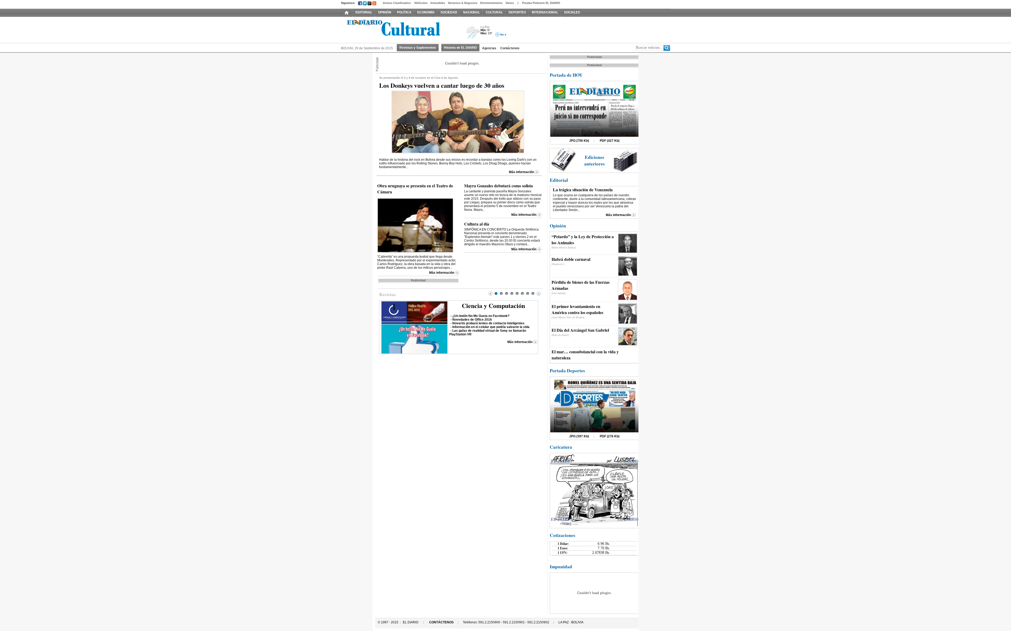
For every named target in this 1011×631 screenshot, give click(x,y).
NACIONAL (471, 12)
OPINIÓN (384, 12)
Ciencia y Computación (493, 305)
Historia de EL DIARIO (460, 48)
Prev (490, 293)
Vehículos (421, 2)
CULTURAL (494, 12)
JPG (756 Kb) (579, 141)
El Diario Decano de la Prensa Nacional (400, 29)
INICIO (347, 12)
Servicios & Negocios (462, 2)
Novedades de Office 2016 (472, 319)
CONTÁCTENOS (441, 622)
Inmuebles (437, 2)
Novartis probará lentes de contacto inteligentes (488, 323)
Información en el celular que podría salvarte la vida (490, 327)
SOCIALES (572, 12)
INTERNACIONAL (545, 12)
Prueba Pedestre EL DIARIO (541, 2)
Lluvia (473, 32)
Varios (510, 2)
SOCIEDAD (448, 12)
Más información (521, 172)
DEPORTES (517, 12)
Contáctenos (509, 48)
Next (538, 293)
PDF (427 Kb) (610, 141)
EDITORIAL (363, 12)
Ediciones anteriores (594, 160)
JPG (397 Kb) (579, 436)
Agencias (489, 48)
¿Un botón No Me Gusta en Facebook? (480, 316)
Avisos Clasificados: (397, 2)
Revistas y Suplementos (417, 48)
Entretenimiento (491, 2)
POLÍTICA (404, 12)
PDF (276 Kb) (610, 436)
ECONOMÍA (426, 12)
